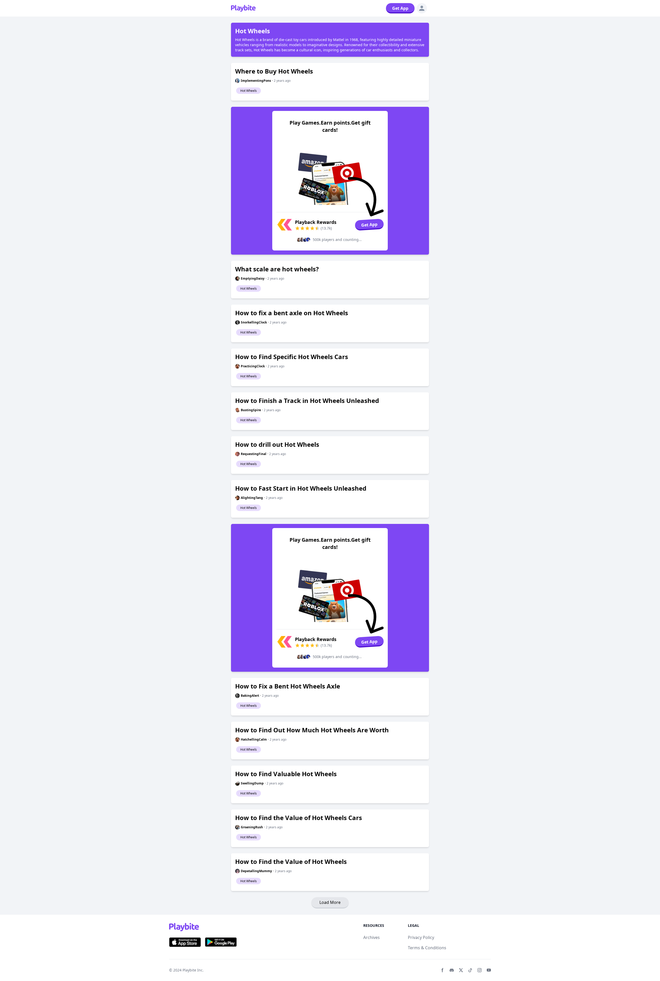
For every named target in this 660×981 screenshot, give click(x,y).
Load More (330, 902)
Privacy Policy (421, 937)
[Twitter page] (461, 970)
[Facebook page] (442, 970)
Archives (371, 937)
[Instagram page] (479, 970)
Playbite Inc (193, 970)
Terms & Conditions (427, 948)
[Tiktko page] (470, 970)
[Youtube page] (489, 970)
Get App (400, 8)
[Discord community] (452, 970)
